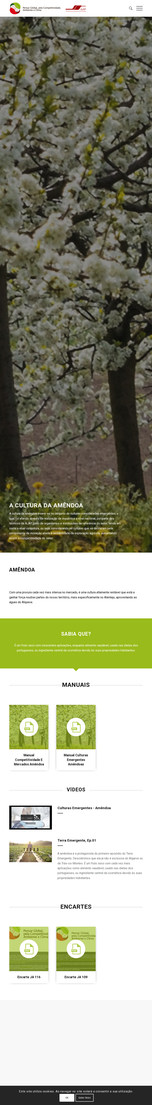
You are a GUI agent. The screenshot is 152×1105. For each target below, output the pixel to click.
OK (67, 1097)
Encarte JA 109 (76, 977)
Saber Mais (84, 1097)
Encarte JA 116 (28, 977)
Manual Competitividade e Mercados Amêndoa (29, 759)
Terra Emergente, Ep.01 (76, 840)
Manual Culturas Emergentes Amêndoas (76, 759)
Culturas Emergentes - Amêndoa (84, 808)
